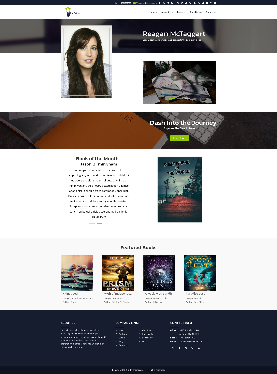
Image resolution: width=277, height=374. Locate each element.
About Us (166, 12)
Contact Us (211, 12)
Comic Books (79, 298)
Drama (89, 298)
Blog (121, 341)
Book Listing (196, 12)
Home (152, 12)
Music (199, 298)
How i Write (147, 334)
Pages (180, 12)
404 (144, 341)
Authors (123, 334)
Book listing (147, 337)
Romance (118, 298)
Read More (179, 138)
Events (122, 337)
